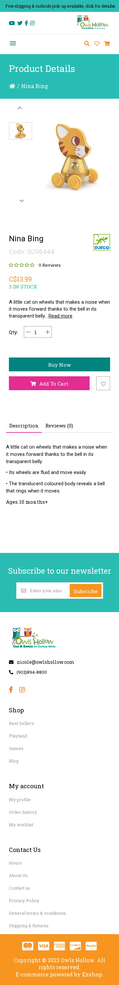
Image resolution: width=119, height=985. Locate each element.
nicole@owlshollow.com (45, 662)
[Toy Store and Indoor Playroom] (93, 28)
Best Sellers (21, 723)
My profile (20, 799)
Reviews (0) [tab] (59, 425)
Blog (14, 761)
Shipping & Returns (29, 926)
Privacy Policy (24, 900)
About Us (18, 875)
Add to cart (53, 383)
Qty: (13, 332)
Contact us (19, 888)
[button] (20, 131)
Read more (60, 316)
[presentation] (20, 108)
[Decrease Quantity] (28, 331)
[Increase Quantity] (47, 331)
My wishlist (21, 825)
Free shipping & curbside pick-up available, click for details (59, 6)
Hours (15, 863)
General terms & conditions (37, 913)
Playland (18, 736)
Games (16, 748)
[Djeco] (102, 242)
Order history (23, 812)
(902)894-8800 (32, 672)
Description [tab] (24, 425)
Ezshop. (93, 974)
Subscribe (86, 591)
